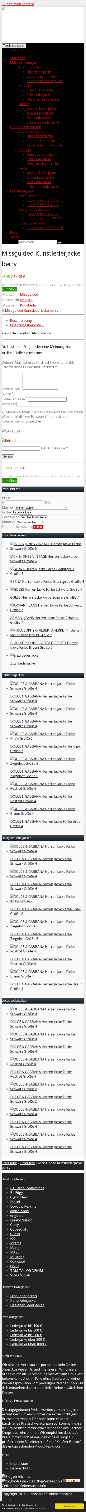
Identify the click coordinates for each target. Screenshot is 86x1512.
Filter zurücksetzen (17, 526)
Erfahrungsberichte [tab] (27, 325)
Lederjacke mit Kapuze (44, 81)
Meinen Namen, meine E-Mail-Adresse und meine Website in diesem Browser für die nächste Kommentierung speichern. (42, 417)
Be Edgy (16, 1192)
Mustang (17, 1257)
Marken (8, 507)
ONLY (14, 1266)
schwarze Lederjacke (43, 122)
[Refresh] (9, 440)
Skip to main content (18, 4)
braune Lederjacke (41, 108)
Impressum (19, 1463)
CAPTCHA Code (53, 448)
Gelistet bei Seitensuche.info (24, 1485)
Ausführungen (29, 67)
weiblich (26, 300)
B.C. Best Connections (27, 1188)
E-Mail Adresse (14, 399)
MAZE (14, 1252)
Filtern (38, 526)
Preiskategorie (21, 191)
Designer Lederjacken (27, 1305)
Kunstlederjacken (23, 1300)
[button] (12, 50)
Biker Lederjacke (40, 136)
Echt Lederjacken (23, 1296)
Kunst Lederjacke (40, 90)
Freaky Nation (21, 1220)
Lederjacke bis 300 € (42, 205)
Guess (15, 1234)
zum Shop (9, 289)
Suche (14, 237)
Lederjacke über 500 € (44, 218)
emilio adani (19, 1211)
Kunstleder (28, 305)
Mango (16, 1247)
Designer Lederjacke (43, 99)
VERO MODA (20, 1275)
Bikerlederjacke (39, 71)
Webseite (9, 404)
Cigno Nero (19, 1197)
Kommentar (12, 388)
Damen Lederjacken (25, 127)
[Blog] (16, 1476)
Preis (6, 498)
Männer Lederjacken (26, 62)
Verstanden (69, 1506)
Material (25, 150)
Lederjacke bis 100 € (42, 200)
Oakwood (17, 1261)
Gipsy (14, 1224)
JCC (12, 1238)
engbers (16, 1215)
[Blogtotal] (71, 1481)
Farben (23, 104)
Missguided (29, 294)
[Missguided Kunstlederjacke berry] (30, 310)
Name (7, 393)
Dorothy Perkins (23, 1206)
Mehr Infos (41, 1508)
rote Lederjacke (39, 117)
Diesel (15, 1201)
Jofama (15, 1243)
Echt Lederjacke (39, 94)
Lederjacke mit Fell (41, 76)
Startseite (17, 58)
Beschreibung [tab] (21, 320)
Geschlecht (10, 517)
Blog (13, 232)
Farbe (6, 512)
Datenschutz (20, 1468)
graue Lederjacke (40, 113)
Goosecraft (19, 1229)
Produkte (27, 1163)
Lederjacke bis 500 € (42, 214)
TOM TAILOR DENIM (26, 1270)
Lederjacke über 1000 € (45, 228)
